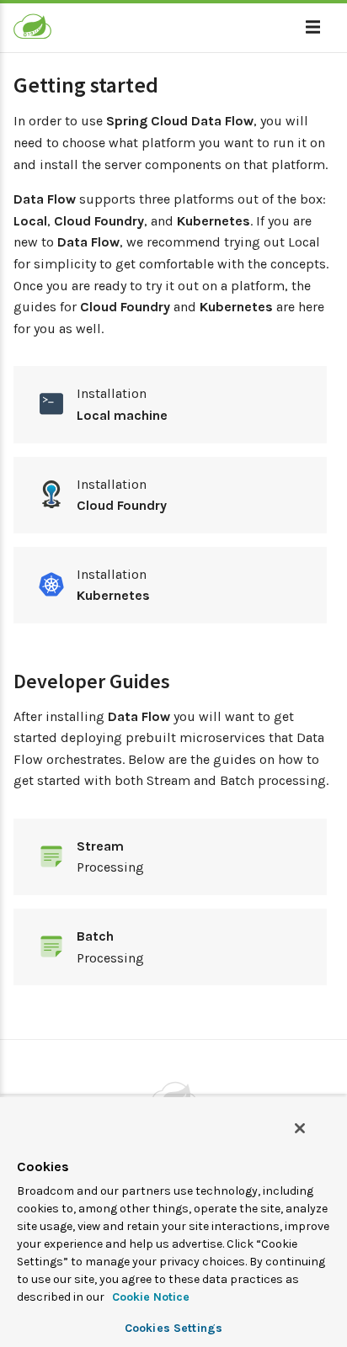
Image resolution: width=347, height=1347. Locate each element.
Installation (122, 404)
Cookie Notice (149, 1297)
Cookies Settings (173, 1328)
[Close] (299, 1128)
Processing (110, 857)
